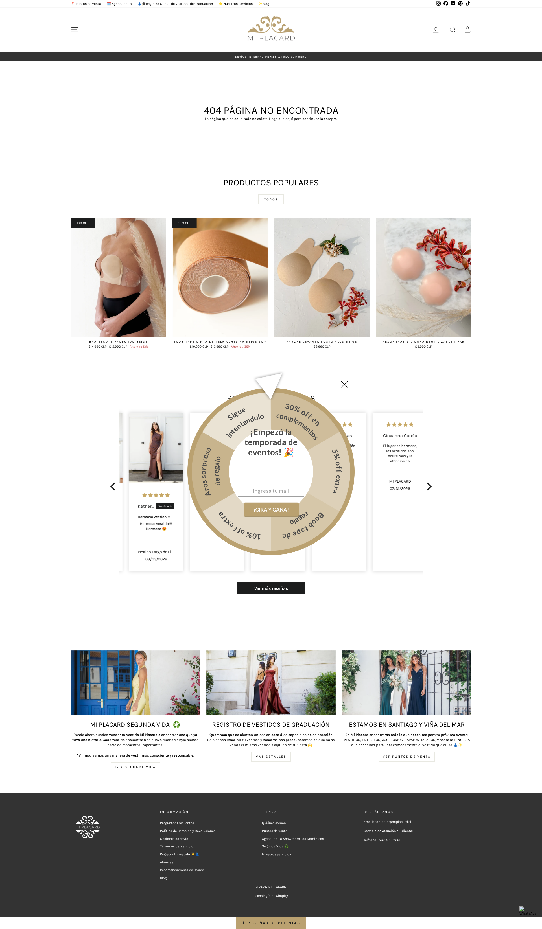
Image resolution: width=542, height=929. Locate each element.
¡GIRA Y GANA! (271, 509)
